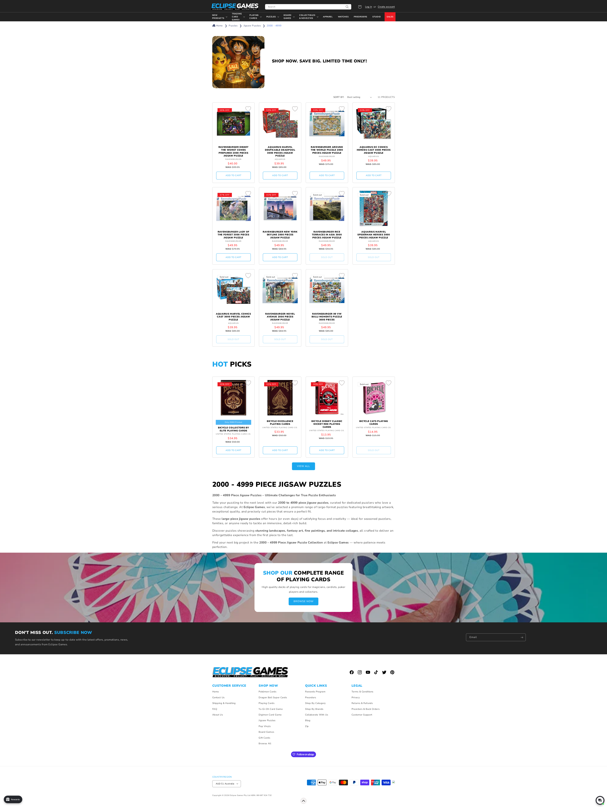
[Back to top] (303, 801)
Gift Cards (264, 737)
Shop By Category (315, 703)
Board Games (266, 732)
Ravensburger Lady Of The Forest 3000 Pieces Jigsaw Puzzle (233, 234)
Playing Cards (266, 703)
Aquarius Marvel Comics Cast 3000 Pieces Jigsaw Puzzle (233, 317)
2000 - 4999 (274, 25)
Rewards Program (315, 691)
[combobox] (308, 6)
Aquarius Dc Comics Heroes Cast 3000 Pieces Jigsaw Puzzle (373, 150)
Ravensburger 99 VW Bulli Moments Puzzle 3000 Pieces (327, 317)
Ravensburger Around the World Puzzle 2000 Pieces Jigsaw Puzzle (327, 150)
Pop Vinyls (265, 726)
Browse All (265, 743)
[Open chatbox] (600, 800)
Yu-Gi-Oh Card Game (271, 709)
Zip (307, 726)
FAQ (214, 709)
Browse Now (303, 601)
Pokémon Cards (267, 691)
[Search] (347, 6)
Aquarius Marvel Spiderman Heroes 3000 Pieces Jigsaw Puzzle (373, 234)
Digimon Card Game (270, 714)
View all (303, 466)
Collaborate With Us (316, 714)
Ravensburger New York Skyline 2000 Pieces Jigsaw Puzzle (280, 234)
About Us (217, 714)
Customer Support (362, 714)
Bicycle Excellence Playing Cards (280, 423)
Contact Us (218, 697)
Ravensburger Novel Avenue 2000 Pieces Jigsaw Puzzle (280, 317)
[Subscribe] (522, 637)
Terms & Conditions (362, 691)
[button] (359, 6)
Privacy (356, 697)
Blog (307, 720)
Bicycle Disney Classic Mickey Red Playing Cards (326, 424)
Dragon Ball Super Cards (273, 697)
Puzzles (233, 25)
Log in (368, 6)
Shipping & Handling (224, 703)
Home (219, 25)
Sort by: (338, 97)
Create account (386, 6)
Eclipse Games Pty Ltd (240, 795)
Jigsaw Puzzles (252, 25)
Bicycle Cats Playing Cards (373, 423)
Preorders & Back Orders (366, 709)
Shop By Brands (314, 709)
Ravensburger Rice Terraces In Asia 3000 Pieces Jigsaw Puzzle (327, 234)
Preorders (310, 697)
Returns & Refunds (362, 703)
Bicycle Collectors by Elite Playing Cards (233, 429)
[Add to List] (248, 109)
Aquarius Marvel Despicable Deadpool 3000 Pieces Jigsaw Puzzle (280, 151)
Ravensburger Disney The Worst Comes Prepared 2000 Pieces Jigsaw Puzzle (233, 151)
